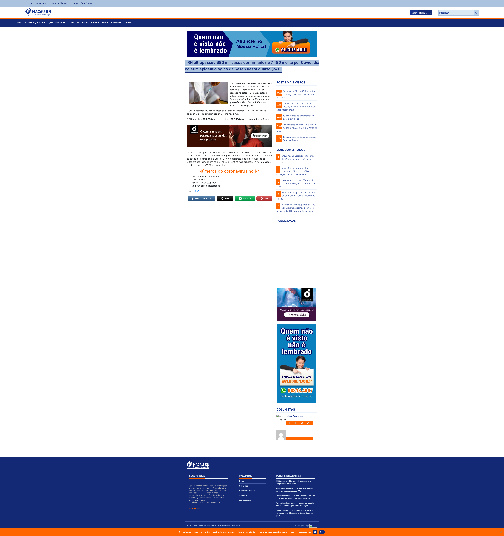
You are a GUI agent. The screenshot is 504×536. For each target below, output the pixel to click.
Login (414, 13)
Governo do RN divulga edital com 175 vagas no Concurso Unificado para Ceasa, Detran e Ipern (294, 513)
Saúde (105, 23)
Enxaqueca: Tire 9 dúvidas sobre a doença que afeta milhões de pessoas (296, 94)
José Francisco (295, 416)
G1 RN (196, 191)
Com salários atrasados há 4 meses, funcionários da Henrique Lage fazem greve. (295, 106)
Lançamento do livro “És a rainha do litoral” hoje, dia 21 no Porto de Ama (296, 127)
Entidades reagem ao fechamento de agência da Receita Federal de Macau (296, 195)
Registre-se (425, 13)
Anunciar (73, 3)
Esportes (60, 23)
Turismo (128, 23)
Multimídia (82, 23)
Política (95, 23)
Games (71, 23)
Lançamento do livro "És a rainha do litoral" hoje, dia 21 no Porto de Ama (296, 183)
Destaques (34, 23)
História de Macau (57, 3)
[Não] (500, 532)
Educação (47, 23)
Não (322, 532)
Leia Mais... (194, 508)
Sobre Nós (40, 3)
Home (29, 3)
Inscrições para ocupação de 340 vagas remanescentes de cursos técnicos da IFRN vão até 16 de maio (295, 207)
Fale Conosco (87, 3)
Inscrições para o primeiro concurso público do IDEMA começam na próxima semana (293, 171)
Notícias (21, 23)
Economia (116, 23)
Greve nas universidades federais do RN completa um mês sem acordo (295, 159)
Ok (315, 532)
